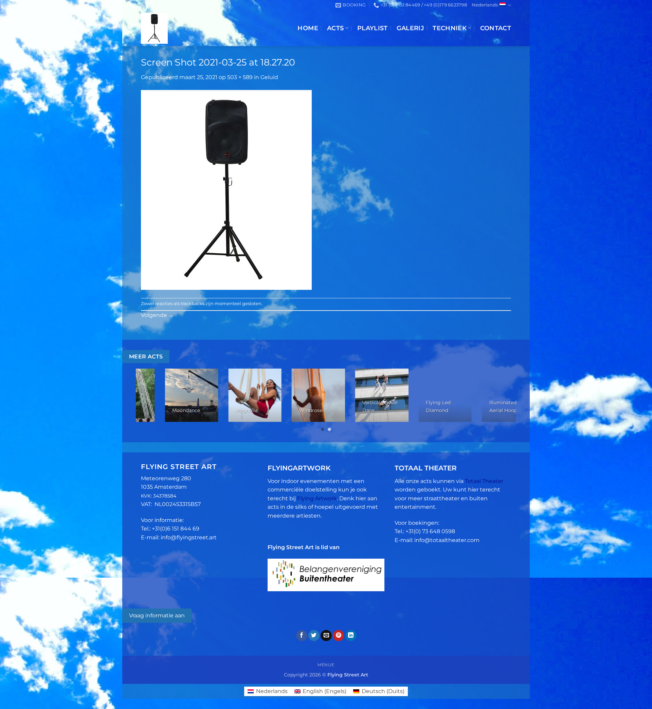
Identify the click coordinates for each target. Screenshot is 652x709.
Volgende (157, 315)
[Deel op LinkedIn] (351, 635)
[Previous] (152, 400)
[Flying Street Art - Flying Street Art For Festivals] (194, 28)
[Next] (500, 400)
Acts (335, 28)
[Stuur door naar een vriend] (326, 635)
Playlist (372, 28)
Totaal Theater (484, 481)
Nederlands (485, 4)
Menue (326, 664)
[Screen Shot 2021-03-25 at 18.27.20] (226, 189)
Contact (495, 28)
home (307, 28)
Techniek (450, 28)
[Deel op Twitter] (314, 635)
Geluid (269, 77)
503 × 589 (240, 77)
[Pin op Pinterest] (338, 635)
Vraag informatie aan (157, 615)
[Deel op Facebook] (301, 635)
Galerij (410, 28)
